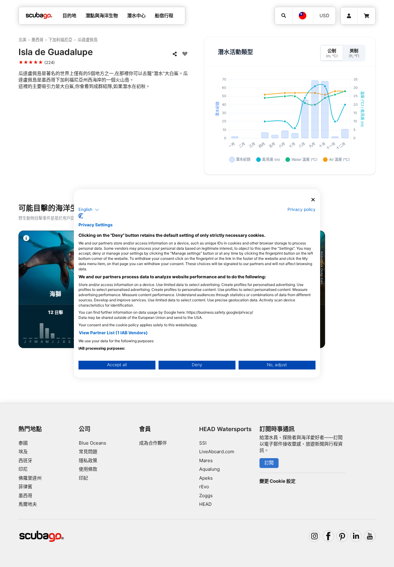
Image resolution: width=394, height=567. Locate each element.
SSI (203, 443)
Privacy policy (301, 209)
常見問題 (88, 451)
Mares (206, 460)
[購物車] (366, 16)
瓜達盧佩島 (88, 39)
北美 (22, 39)
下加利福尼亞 (60, 39)
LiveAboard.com (216, 451)
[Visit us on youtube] (370, 536)
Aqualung (209, 469)
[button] (88, 209)
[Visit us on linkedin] (356, 536)
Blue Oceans (92, 443)
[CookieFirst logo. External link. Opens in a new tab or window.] (80, 216)
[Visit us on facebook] (328, 536)
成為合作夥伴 (153, 443)
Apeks (206, 478)
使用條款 (88, 469)
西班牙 (25, 460)
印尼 (23, 469)
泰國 (23, 443)
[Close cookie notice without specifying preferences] (313, 199)
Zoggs (206, 495)
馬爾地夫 (27, 504)
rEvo (204, 487)
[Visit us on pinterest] (342, 536)
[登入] (349, 16)
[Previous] (21, 290)
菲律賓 (25, 487)
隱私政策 (88, 460)
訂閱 (269, 463)
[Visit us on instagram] (314, 536)
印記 (83, 478)
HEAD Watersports (225, 429)
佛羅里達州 (30, 478)
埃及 (23, 451)
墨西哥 (37, 39)
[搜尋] (283, 15)
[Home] (39, 15)
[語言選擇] (302, 15)
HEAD (205, 504)
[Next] (373, 290)
